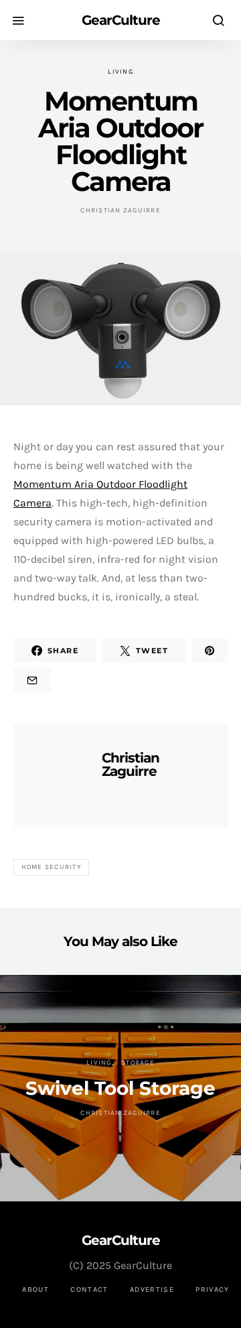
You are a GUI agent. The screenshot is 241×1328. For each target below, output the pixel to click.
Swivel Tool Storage (120, 1088)
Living (120, 72)
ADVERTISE (152, 1289)
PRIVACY (212, 1289)
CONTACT (89, 1289)
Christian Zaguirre (120, 210)
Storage (138, 1063)
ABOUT (35, 1289)
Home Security (51, 867)
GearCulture (121, 20)
